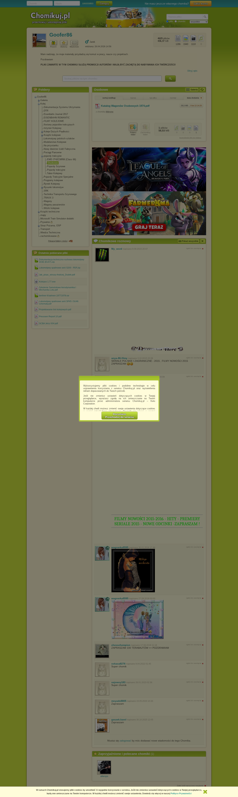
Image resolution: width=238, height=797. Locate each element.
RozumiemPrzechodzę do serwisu (119, 416)
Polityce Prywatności (181, 793)
